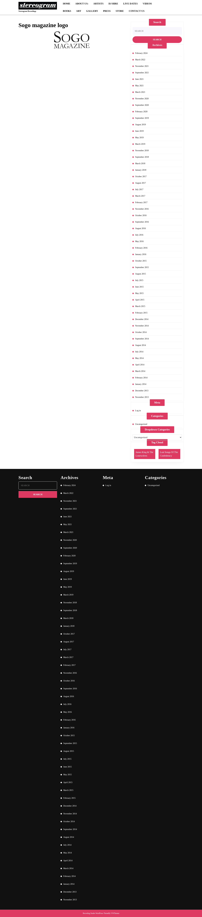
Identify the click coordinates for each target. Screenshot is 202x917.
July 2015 (139, 280)
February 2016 (141, 248)
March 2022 (140, 60)
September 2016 (142, 222)
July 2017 (139, 189)
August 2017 (140, 183)
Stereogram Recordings (27, 11)
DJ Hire (113, 3)
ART (78, 11)
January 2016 (140, 254)
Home (66, 3)
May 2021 (139, 86)
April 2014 (139, 365)
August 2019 (140, 124)
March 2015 (140, 306)
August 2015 (140, 274)
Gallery (92, 11)
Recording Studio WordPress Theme (95, 913)
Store (120, 11)
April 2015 (139, 300)
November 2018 (142, 150)
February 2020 (141, 111)
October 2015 (141, 261)
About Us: (81, 3)
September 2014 (142, 339)
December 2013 (141, 391)
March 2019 (140, 144)
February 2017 (141, 202)
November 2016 (142, 209)
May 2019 (139, 137)
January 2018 (140, 170)
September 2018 (142, 157)
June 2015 (139, 287)
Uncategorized (141, 424)
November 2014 (142, 326)
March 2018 (140, 163)
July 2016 (139, 235)
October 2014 (141, 332)
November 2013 (142, 397)
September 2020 (142, 105)
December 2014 (141, 319)
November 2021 (142, 66)
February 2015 (141, 313)
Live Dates (130, 3)
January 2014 (140, 384)
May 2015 (139, 293)
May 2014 (139, 358)
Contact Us (136, 11)
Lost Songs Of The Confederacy (169, 454)
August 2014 (140, 345)
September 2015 (142, 267)
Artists (98, 3)
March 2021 (140, 92)
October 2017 (141, 176)
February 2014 (141, 378)
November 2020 (142, 98)
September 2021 (142, 73)
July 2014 (139, 352)
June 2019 (139, 131)
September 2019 (142, 118)
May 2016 (139, 241)
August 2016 (140, 228)
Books (67, 11)
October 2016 (141, 215)
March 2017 (140, 196)
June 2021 (139, 79)
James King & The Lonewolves (144, 454)
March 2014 (140, 371)
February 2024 (141, 53)
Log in (138, 410)
